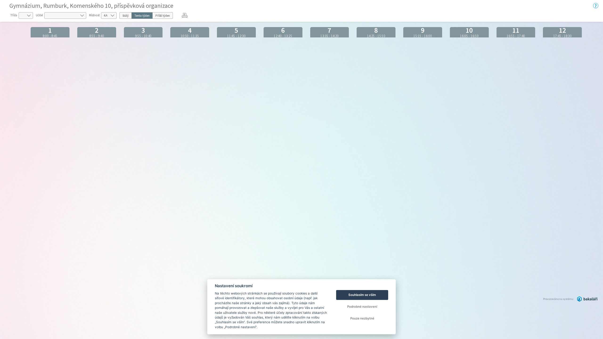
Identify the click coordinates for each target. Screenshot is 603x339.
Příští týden (162, 16)
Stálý (125, 16)
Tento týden (142, 16)
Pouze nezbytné (362, 318)
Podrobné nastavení (362, 306)
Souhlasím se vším (362, 295)
